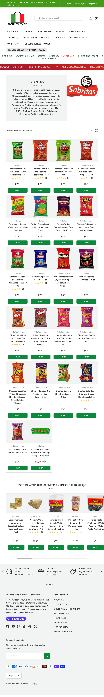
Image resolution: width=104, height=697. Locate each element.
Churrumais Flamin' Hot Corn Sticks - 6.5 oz (86, 338)
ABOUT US (59, 600)
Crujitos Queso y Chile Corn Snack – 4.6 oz (63, 394)
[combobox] (58, 17)
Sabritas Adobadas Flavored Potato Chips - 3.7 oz (86, 171)
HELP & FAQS (60, 618)
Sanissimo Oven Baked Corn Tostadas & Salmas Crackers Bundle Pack (16, 526)
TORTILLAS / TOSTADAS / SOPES (21, 37)
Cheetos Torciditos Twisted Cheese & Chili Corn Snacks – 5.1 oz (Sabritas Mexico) (17, 397)
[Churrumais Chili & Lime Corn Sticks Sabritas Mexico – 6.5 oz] (63, 317)
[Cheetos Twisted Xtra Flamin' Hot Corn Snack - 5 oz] (40, 372)
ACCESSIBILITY (61, 627)
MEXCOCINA (54, 56)
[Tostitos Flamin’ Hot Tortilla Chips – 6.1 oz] (17, 431)
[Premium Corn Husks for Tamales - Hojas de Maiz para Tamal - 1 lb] (36, 503)
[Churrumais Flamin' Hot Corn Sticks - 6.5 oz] (86, 317)
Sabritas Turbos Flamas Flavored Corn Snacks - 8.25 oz (63, 227)
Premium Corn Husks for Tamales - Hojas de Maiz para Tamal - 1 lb (36, 524)
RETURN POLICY (61, 613)
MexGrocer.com (17, 684)
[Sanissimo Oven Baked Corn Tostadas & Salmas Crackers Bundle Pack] (16, 503)
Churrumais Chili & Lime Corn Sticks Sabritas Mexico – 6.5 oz (63, 340)
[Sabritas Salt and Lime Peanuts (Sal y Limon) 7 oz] (63, 150)
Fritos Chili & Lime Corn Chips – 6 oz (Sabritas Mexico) (18, 338)
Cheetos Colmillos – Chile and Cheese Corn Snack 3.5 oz (86, 394)
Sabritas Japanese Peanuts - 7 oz (40, 278)
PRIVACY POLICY (62, 622)
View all (52, 489)
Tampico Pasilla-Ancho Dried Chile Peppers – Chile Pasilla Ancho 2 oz (96, 524)
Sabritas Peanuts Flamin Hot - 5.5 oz (86, 278)
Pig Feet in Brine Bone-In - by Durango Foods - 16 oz (75, 524)
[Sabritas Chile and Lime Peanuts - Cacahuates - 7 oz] (40, 150)
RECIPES (41, 56)
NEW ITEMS (21, 56)
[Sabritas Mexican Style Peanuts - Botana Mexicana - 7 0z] (17, 258)
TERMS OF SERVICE (63, 631)
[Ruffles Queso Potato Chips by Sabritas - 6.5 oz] (40, 206)
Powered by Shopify (30, 684)
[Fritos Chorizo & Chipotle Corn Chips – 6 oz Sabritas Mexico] (40, 317)
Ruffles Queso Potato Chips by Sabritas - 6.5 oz (40, 227)
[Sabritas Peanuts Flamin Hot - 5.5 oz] (86, 258)
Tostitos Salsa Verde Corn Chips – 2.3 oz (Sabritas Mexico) (18, 171)
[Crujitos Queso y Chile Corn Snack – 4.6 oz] (63, 372)
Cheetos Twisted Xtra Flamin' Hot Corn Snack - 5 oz (40, 394)
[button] (96, 18)
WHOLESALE (68, 56)
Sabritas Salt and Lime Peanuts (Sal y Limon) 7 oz (63, 171)
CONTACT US (60, 604)
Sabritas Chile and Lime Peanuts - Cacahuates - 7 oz (40, 171)
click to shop (13, 5)
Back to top (50, 584)
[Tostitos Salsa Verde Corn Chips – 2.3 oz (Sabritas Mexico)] (17, 150)
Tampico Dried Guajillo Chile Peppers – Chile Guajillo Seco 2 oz (56, 524)
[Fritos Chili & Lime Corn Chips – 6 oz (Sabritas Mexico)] (17, 317)
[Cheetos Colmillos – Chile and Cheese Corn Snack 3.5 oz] (86, 372)
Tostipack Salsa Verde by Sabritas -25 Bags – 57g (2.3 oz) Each (40, 452)
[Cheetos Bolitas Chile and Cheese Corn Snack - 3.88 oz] (86, 206)
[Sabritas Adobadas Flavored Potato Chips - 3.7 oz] (86, 150)
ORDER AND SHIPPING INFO (67, 609)
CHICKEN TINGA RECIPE (88, 56)
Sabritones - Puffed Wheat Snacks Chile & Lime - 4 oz (18, 227)
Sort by (9, 130)
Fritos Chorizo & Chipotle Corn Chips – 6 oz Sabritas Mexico (40, 340)
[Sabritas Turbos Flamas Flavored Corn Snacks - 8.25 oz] (63, 206)
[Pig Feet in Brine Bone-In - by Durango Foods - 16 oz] (76, 503)
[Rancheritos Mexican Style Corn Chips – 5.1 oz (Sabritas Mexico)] (63, 258)
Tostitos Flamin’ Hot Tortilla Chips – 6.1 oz (17, 451)
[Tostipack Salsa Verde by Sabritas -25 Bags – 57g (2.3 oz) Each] (40, 431)
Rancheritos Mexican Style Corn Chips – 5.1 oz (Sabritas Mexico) (63, 281)
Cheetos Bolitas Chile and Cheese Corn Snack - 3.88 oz (86, 227)
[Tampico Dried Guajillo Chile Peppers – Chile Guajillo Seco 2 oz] (56, 503)
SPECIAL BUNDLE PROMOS (37, 44)
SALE (31, 56)
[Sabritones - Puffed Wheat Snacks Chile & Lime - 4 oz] (17, 206)
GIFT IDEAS (7, 56)
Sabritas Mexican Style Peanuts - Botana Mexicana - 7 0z (17, 281)
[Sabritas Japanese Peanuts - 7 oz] (40, 258)
